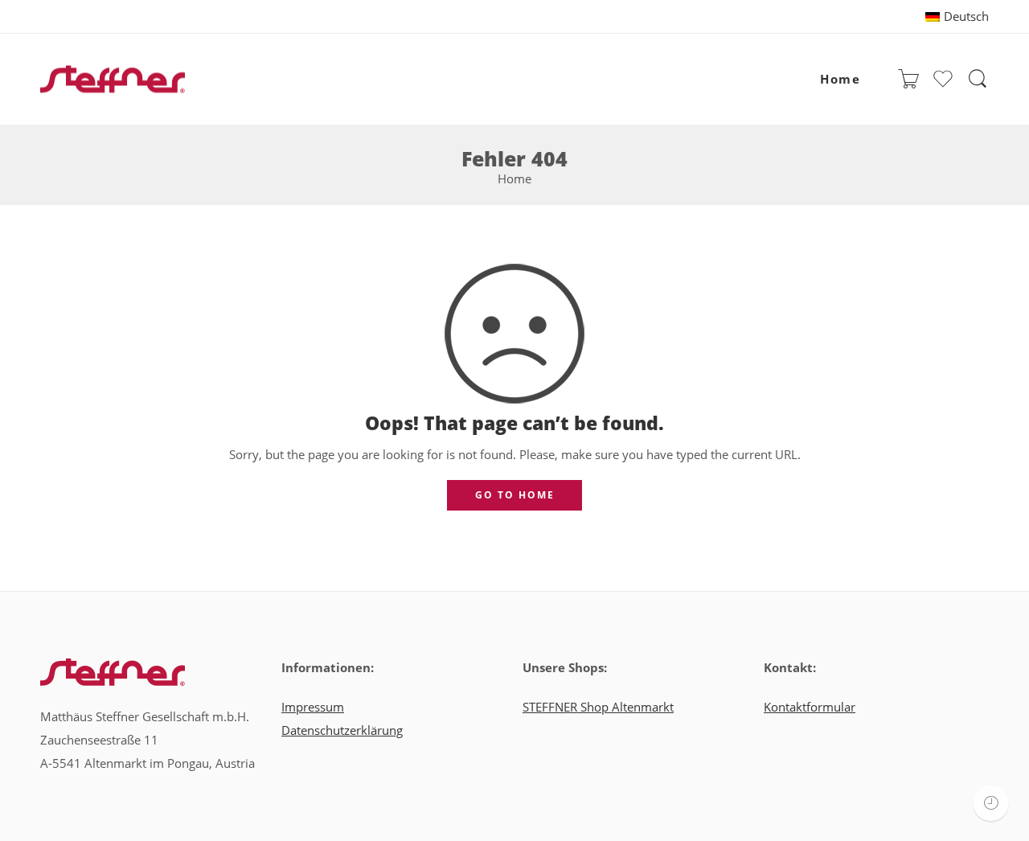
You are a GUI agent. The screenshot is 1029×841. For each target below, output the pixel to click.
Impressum (312, 707)
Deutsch (966, 16)
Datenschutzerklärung (342, 730)
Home (840, 79)
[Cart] (908, 79)
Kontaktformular (809, 707)
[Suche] (977, 79)
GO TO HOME (515, 495)
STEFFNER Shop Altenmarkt (598, 707)
